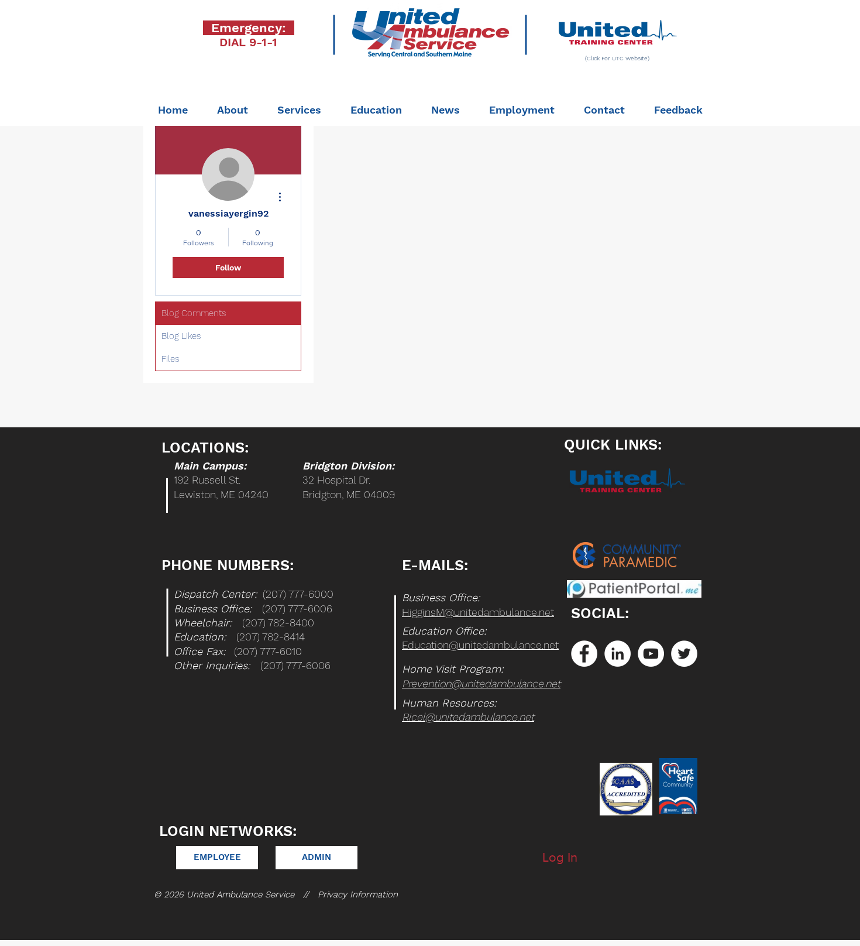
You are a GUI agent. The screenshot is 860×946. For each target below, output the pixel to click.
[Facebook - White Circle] (584, 653)
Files (170, 359)
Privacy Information (358, 894)
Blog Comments (193, 313)
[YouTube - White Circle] (651, 653)
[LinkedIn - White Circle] (617, 653)
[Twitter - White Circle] (684, 653)
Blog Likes (181, 336)
